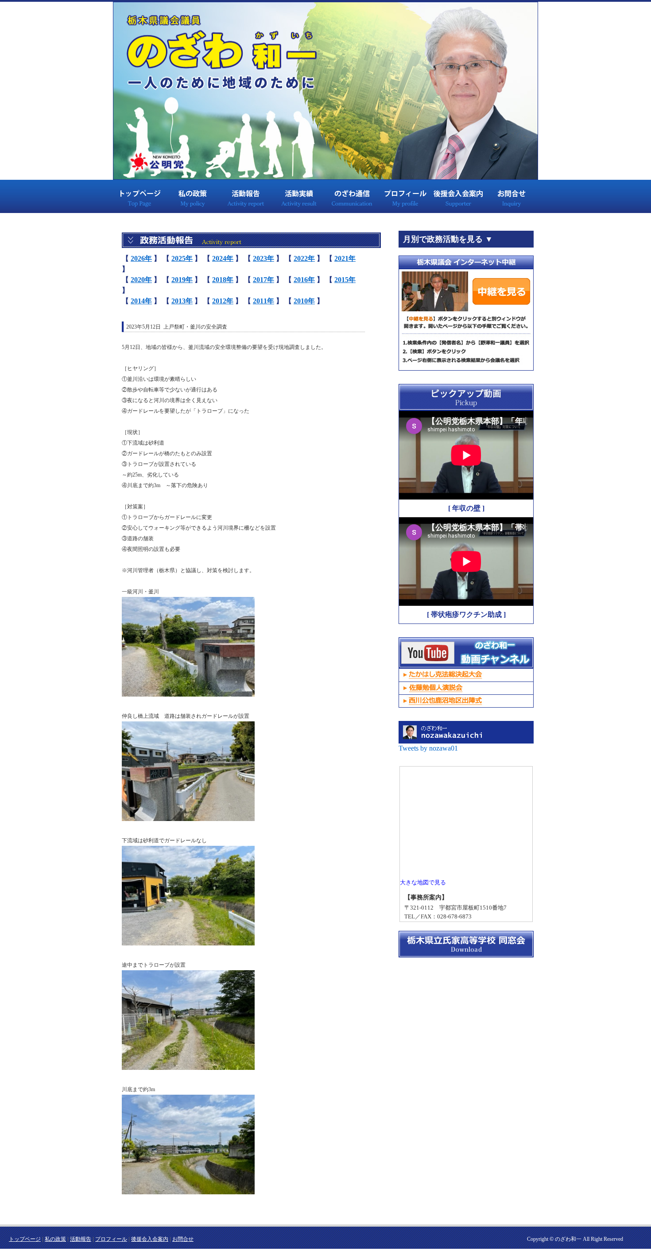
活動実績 (299, 196)
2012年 (222, 301)
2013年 (182, 301)
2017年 (263, 279)
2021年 (345, 258)
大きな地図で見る (423, 882)
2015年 (345, 279)
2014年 (141, 301)
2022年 (304, 258)
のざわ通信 (352, 196)
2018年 (222, 279)
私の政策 (192, 196)
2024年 (222, 258)
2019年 (182, 279)
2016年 (304, 279)
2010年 (304, 301)
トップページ (139, 196)
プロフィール (405, 196)
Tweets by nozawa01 (428, 748)
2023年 (263, 258)
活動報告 (245, 196)
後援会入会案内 (458, 196)
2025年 (182, 258)
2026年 (141, 258)
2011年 (263, 301)
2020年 (141, 279)
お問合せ (511, 196)
